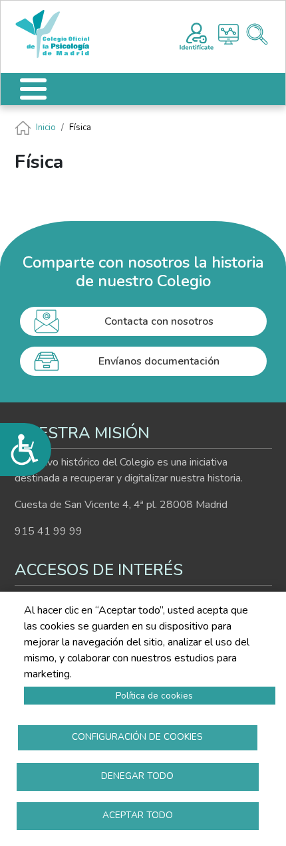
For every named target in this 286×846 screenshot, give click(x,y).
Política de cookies (154, 695)
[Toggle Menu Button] (33, 89)
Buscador (257, 34)
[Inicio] (58, 34)
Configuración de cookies (137, 736)
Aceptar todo (137, 815)
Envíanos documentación (158, 361)
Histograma (228, 34)
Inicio (46, 127)
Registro (196, 34)
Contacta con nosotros (159, 321)
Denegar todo (137, 776)
